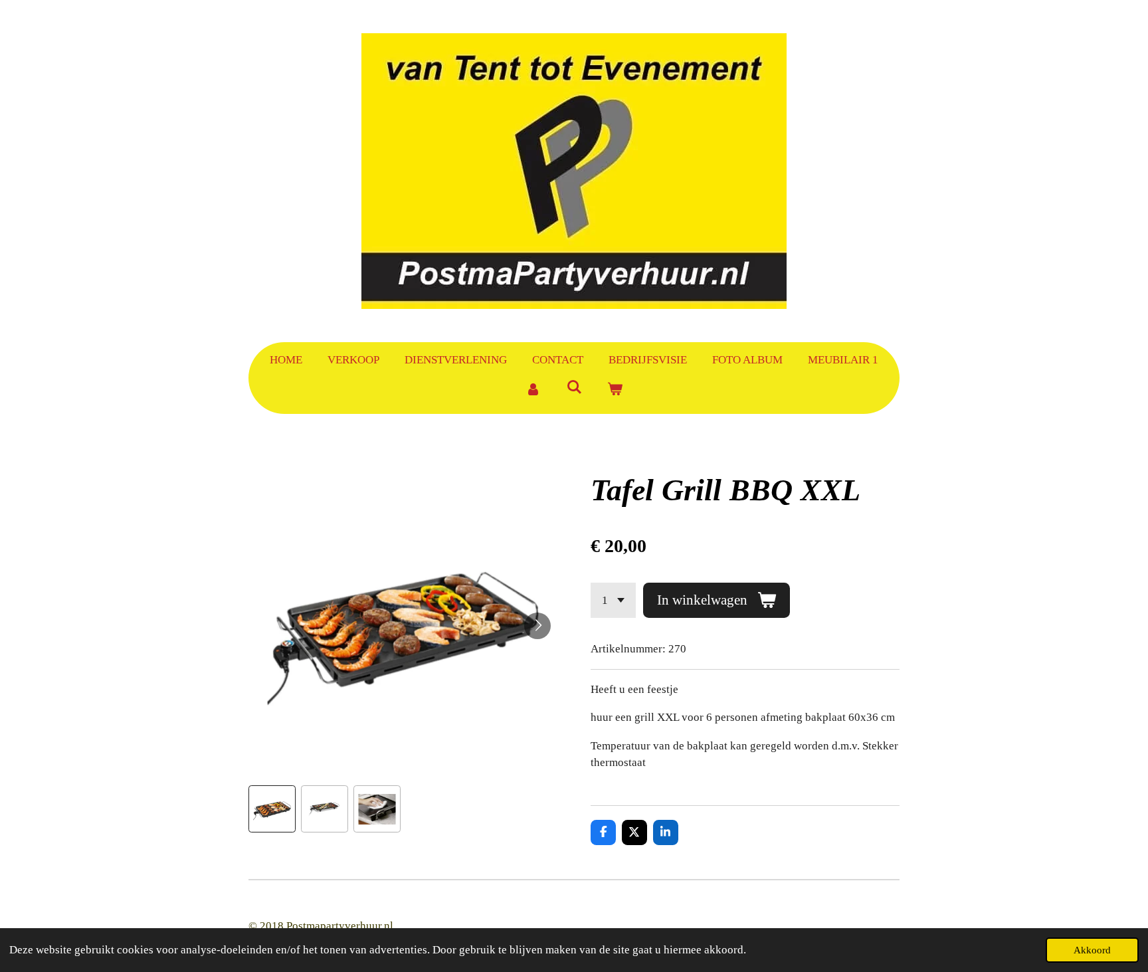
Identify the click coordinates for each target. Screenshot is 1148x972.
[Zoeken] (574, 388)
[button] (272, 808)
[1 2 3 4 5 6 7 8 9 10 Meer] (613, 600)
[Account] (533, 390)
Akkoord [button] (1092, 949)
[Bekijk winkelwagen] (615, 390)
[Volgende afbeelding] (537, 626)
